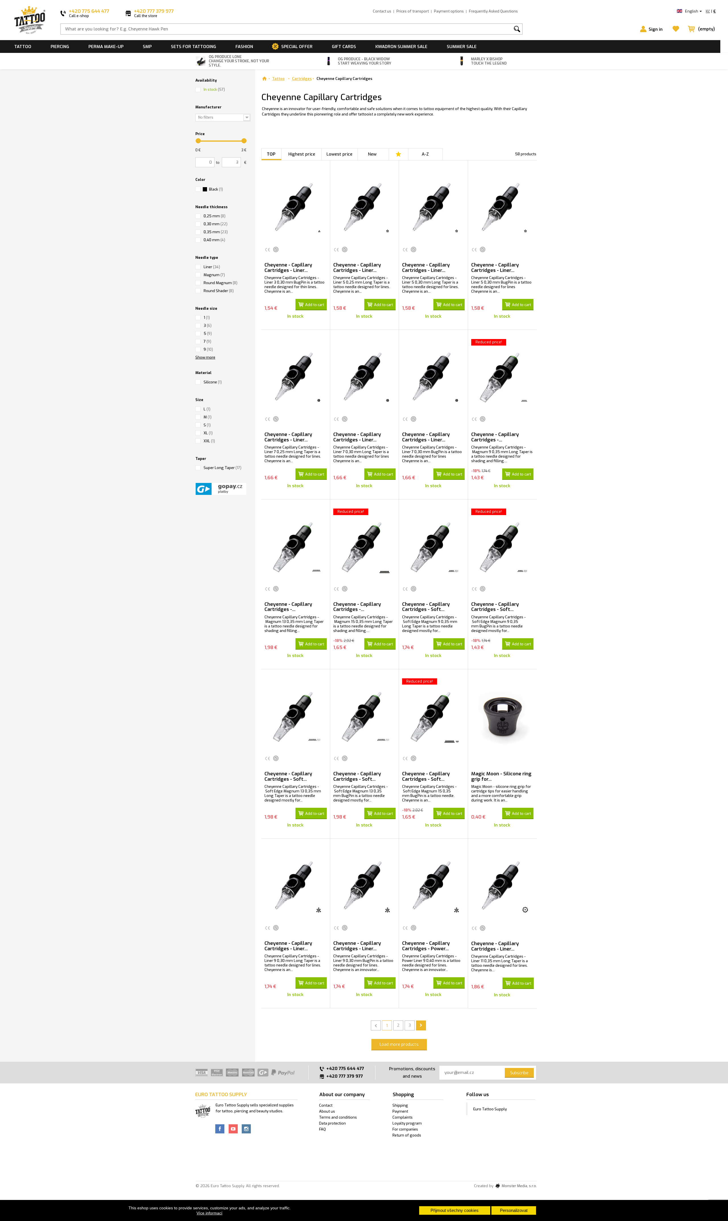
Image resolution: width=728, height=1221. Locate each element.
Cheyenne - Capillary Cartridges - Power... (426, 946)
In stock (214, 89)
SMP (147, 46)
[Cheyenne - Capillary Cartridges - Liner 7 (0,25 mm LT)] (295, 378)
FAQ (322, 1129)
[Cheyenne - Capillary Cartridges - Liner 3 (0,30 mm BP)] (295, 208)
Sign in (656, 29)
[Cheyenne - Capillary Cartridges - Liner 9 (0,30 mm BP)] (364, 887)
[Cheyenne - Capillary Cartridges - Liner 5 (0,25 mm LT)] (364, 208)
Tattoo (22, 46)
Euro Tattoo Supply (490, 1109)
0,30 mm (216, 224)
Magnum (214, 274)
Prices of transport (412, 11)
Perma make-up (105, 46)
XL (208, 433)
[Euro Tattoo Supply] (29, 20)
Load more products (399, 1044)
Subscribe (519, 1073)
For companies (405, 1129)
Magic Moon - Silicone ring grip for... (501, 776)
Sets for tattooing (193, 46)
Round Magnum (220, 282)
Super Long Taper (222, 467)
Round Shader (219, 290)
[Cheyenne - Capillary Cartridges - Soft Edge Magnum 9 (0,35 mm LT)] (433, 548)
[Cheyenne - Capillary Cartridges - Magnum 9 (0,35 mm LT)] (502, 378)
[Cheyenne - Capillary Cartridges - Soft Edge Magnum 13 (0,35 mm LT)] (295, 717)
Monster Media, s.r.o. (519, 1186)
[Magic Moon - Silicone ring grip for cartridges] (502, 717)
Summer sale (462, 46)
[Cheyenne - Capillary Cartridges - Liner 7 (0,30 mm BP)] (433, 378)
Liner (212, 267)
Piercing (60, 46)
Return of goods (406, 1135)
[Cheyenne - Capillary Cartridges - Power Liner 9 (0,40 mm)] (433, 887)
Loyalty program (407, 1123)
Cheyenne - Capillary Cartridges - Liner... (288, 268)
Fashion (244, 46)
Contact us (382, 11)
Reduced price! (488, 342)
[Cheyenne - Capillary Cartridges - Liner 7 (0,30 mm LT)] (364, 378)
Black (216, 189)
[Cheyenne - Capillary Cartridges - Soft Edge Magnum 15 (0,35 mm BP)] (433, 717)
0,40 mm (214, 239)
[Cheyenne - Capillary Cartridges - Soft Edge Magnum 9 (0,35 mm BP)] (502, 548)
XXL (209, 441)
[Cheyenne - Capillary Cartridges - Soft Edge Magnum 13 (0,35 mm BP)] (364, 717)
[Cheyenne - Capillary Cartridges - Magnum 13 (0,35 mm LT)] (295, 548)
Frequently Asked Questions (493, 11)
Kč (708, 11)
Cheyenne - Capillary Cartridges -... (495, 437)
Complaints (402, 1117)
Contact (325, 1105)
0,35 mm (216, 232)
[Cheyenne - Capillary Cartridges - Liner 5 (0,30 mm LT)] (433, 208)
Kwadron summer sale (401, 46)
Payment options (449, 11)
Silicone (213, 382)
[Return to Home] (264, 78)
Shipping (400, 1105)
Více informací (209, 1213)
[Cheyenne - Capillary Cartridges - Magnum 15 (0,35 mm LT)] (364, 548)
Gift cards (344, 46)
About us (327, 1111)
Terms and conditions (338, 1117)
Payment (400, 1111)
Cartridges (302, 78)
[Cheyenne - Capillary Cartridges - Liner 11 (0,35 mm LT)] (502, 887)
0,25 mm (215, 216)
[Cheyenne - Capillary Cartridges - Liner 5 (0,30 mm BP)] (502, 208)
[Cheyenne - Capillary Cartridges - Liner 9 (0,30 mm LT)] (295, 887)
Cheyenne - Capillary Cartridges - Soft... (426, 607)
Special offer (297, 46)
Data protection (332, 1123)
